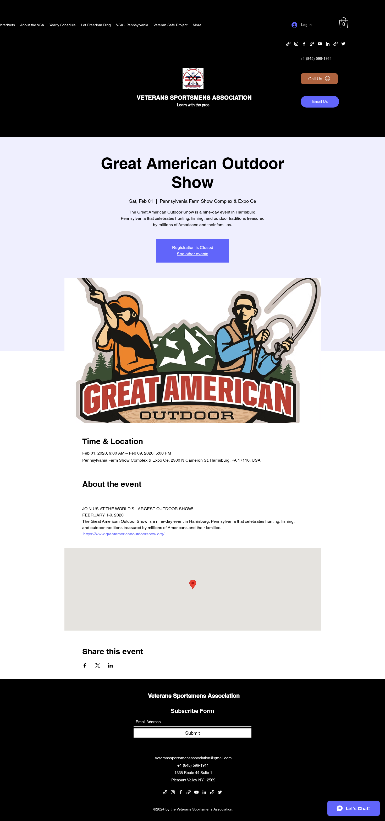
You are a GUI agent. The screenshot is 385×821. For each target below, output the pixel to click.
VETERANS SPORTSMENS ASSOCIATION (194, 97)
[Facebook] (304, 43)
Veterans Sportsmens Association (194, 695)
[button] (343, 22)
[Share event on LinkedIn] (110, 665)
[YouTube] (319, 43)
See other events (192, 253)
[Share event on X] (97, 665)
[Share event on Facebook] (84, 665)
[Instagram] (296, 43)
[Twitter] (343, 43)
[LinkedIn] (327, 43)
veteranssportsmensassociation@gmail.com (193, 758)
